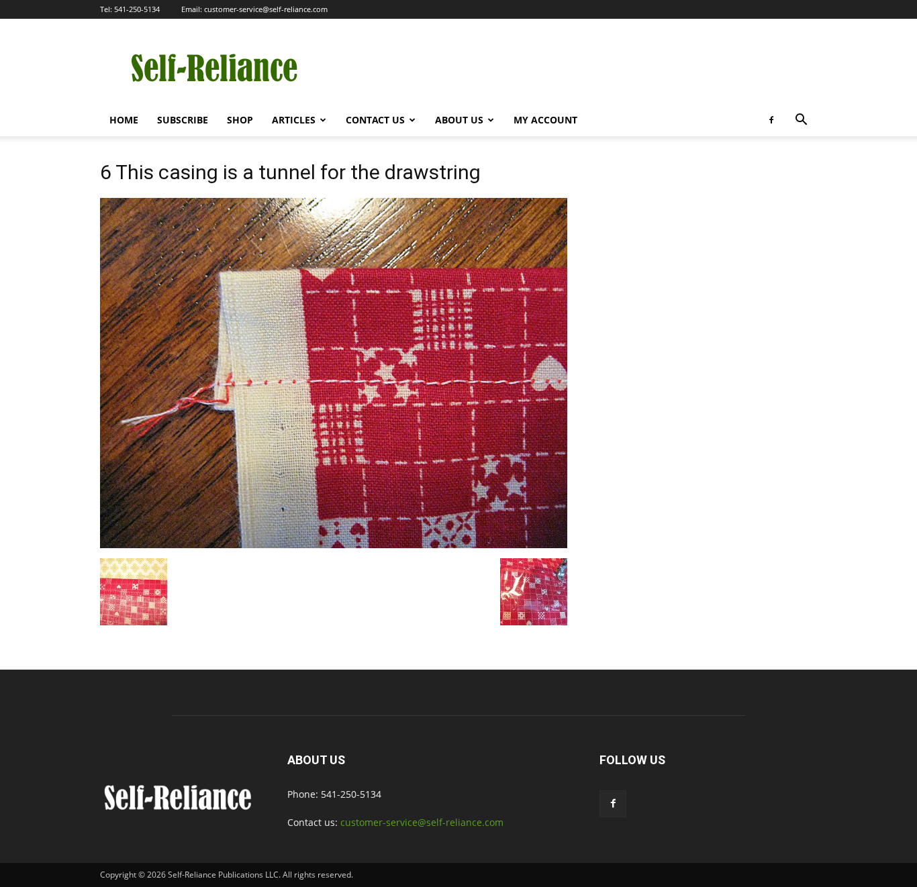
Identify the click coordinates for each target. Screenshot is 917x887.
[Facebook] (771, 120)
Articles (294, 119)
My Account (545, 119)
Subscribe (182, 119)
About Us (459, 119)
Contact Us (375, 119)
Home (123, 119)
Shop (240, 119)
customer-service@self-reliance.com (266, 9)
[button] (801, 121)
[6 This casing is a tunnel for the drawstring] (333, 544)
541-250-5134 (137, 9)
